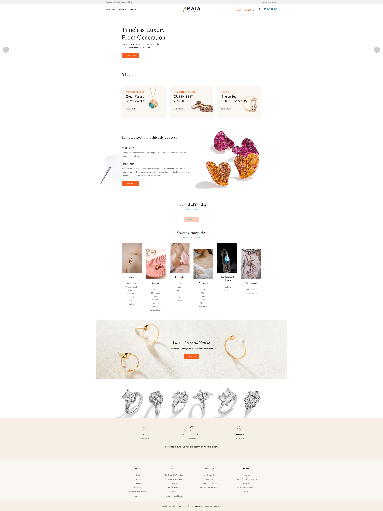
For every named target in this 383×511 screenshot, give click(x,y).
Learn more (130, 60)
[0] (265, 9)
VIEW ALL (191, 219)
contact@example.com (213, 506)
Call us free (240, 8)
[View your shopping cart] (272, 9)
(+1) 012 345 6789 (195, 506)
